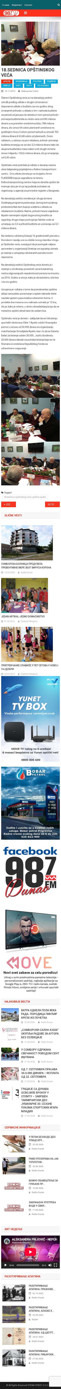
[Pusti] (5, 1265)
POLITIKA (37, 81)
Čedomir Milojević (29, 621)
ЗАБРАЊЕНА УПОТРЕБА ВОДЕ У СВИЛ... (42, 1204)
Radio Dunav (27, 572)
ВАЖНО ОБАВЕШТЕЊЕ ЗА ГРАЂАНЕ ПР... (43, 1182)
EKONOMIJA (21, 81)
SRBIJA (6, 85)
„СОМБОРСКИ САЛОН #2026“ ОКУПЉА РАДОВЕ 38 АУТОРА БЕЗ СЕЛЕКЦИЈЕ (40, 1033)
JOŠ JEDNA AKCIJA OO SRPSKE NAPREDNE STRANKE (11, 504)
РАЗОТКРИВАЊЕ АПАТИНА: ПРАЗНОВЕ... (42, 1287)
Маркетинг (17, 5)
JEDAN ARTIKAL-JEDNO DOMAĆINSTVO (23, 616)
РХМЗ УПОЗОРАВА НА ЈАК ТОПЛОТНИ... (43, 1160)
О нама (5, 5)
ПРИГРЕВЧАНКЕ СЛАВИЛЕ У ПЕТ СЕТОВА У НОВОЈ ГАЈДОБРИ (29, 667)
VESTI (29, 85)
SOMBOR (51, 81)
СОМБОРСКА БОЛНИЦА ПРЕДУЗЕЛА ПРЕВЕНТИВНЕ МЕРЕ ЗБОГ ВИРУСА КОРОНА (26, 566)
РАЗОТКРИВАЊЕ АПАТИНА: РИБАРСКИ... (42, 1353)
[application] (30, 1252)
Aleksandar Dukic (29, 91)
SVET (18, 85)
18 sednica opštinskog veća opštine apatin (25, 497)
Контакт (28, 5)
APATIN (6, 81)
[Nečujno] (50, 1265)
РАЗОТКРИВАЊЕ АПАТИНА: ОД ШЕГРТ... (42, 1331)
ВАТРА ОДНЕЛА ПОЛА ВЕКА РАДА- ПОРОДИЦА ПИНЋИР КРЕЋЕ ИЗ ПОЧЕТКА (39, 1014)
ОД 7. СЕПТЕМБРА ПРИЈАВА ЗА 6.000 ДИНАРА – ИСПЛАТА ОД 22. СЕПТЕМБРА (40, 1073)
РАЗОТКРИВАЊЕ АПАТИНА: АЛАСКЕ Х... (41, 1309)
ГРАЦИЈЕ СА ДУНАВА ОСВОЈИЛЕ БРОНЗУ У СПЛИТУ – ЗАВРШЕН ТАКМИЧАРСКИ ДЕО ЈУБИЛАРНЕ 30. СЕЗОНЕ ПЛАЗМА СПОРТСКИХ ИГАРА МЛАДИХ (39, 1100)
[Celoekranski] (55, 1265)
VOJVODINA (43, 85)
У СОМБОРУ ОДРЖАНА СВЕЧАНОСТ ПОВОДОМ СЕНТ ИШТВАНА (40, 1053)
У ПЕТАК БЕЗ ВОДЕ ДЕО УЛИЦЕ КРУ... (42, 1139)
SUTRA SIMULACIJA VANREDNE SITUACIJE (54, 504)
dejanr (35, 1319)
